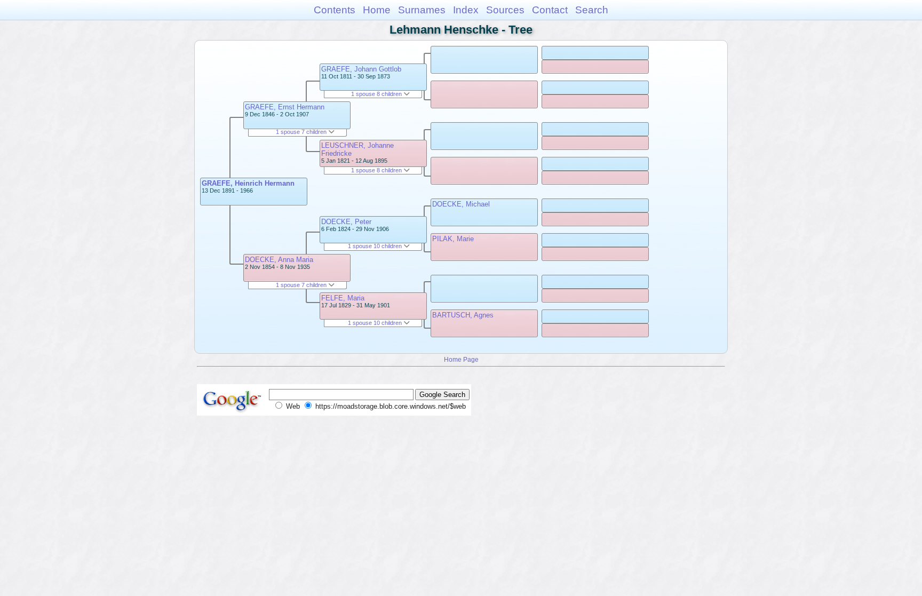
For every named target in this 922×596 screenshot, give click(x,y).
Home (377, 9)
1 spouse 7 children (302, 132)
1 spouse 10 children (375, 246)
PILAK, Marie (453, 239)
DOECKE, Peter (346, 222)
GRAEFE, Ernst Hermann (284, 107)
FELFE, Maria (342, 298)
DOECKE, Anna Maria (279, 260)
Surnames (422, 9)
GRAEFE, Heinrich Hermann (248, 183)
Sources (505, 9)
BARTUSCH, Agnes (463, 315)
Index (466, 9)
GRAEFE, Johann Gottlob (361, 69)
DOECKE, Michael (461, 204)
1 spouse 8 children (377, 94)
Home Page (461, 359)
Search (591, 9)
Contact (550, 9)
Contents (334, 9)
